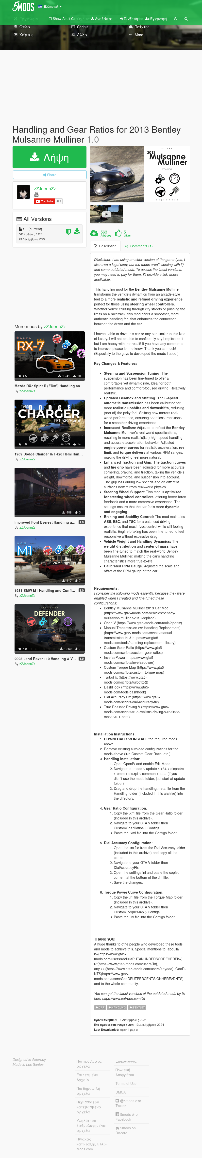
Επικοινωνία (126, 1061)
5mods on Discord (126, 1130)
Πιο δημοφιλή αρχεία (88, 1091)
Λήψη (54, 157)
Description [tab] (107, 245)
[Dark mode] (175, 18)
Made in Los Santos (28, 1064)
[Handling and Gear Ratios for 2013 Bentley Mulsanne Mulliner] (140, 174)
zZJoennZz (45, 188)
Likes (127, 235)
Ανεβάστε (103, 18)
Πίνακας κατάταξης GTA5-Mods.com (92, 1144)
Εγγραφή (158, 18)
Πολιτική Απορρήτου (125, 1072)
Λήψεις (106, 235)
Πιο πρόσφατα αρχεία (89, 1064)
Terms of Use (126, 1083)
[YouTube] (36, 194)
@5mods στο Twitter (128, 1103)
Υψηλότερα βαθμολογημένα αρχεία (91, 1125)
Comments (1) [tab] (140, 245)
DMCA (121, 1092)
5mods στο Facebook (127, 1117)
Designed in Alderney (29, 1059)
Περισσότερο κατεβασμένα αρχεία (89, 1106)
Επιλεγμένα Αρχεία (88, 1077)
